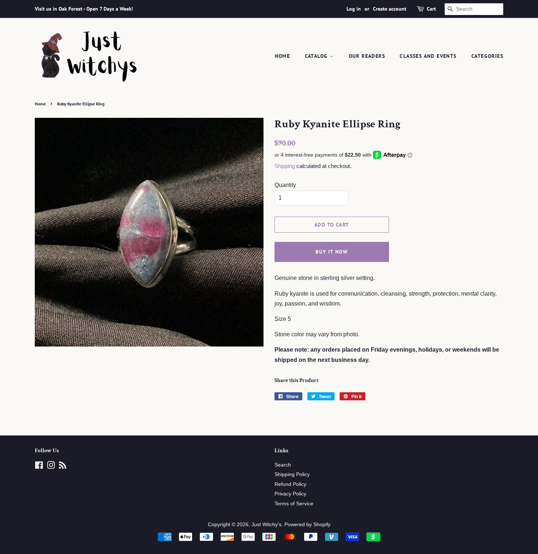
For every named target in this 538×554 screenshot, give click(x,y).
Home (282, 56)
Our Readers (367, 56)
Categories (487, 56)
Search (282, 465)
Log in (354, 8)
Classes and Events (428, 56)
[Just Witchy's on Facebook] (39, 466)
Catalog (317, 56)
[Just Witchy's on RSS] (63, 466)
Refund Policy (290, 484)
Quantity (285, 185)
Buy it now (331, 251)
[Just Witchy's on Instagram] (51, 466)
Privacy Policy (290, 494)
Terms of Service (293, 503)
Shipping (284, 166)
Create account (389, 8)
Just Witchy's (266, 524)
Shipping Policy (292, 474)
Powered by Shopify (307, 524)
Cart (431, 8)
